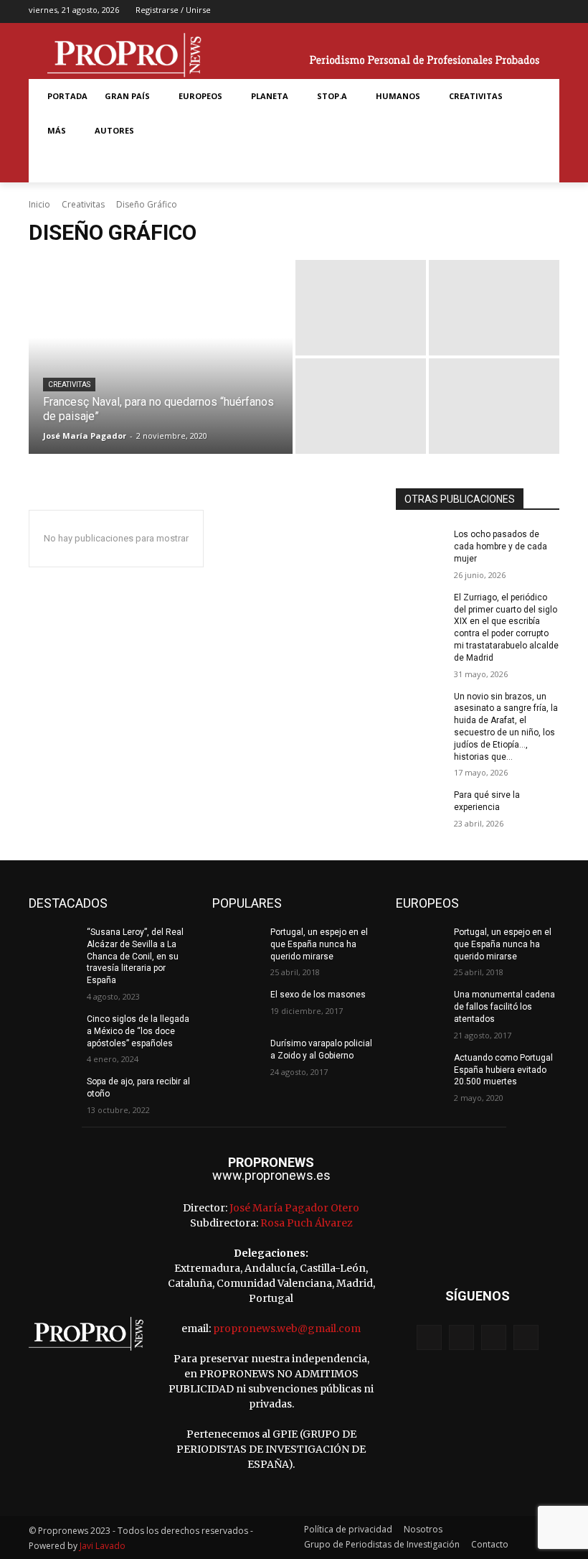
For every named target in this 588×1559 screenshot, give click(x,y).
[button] (56, 165)
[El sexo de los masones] (236, 1006)
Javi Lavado (102, 1546)
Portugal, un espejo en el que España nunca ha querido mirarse (319, 944)
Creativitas (83, 204)
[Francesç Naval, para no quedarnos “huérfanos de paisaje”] (161, 357)
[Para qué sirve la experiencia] (420, 806)
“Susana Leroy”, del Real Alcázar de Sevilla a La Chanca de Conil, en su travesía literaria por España (135, 956)
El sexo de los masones (318, 995)
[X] (527, 12)
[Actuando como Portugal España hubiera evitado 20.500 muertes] (420, 1069)
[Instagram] (504, 12)
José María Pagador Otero (294, 1207)
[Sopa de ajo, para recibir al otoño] (53, 1093)
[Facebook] (482, 12)
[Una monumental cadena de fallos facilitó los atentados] (420, 1006)
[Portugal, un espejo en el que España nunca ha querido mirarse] (236, 943)
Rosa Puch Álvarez (306, 1222)
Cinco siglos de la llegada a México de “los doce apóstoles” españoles (138, 1031)
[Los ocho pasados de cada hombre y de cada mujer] (420, 546)
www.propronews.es (271, 1175)
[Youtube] (549, 12)
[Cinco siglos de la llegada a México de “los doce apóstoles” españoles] (53, 1030)
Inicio (39, 204)
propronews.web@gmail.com (287, 1328)
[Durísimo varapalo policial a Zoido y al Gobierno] (236, 1055)
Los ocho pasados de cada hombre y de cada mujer (500, 546)
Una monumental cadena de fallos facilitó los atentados (504, 1007)
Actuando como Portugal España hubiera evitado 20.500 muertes (503, 1070)
